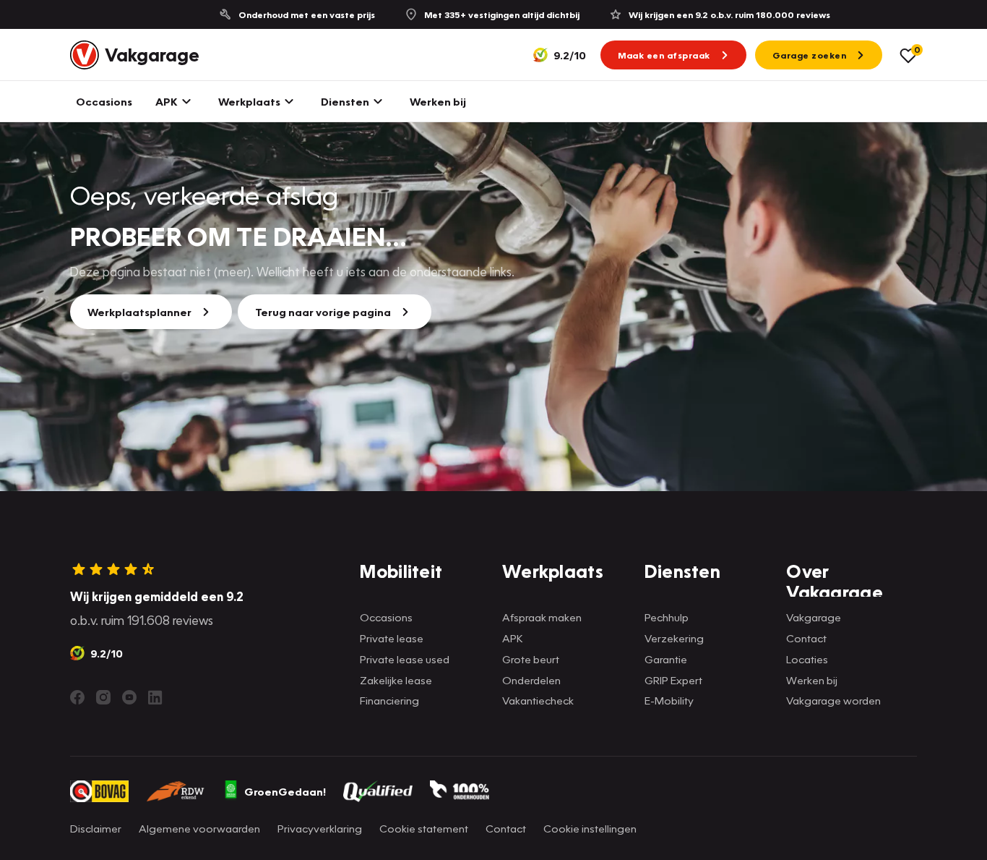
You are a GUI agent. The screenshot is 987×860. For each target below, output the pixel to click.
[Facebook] (77, 697)
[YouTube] (129, 697)
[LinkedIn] (155, 697)
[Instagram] (103, 697)
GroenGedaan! (285, 791)
